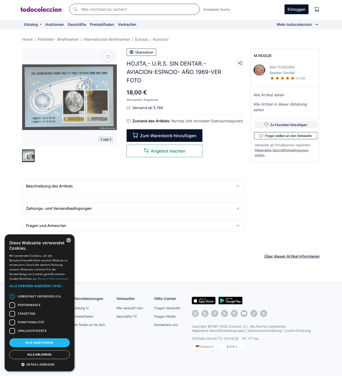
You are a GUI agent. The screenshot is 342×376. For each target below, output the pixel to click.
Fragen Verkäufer (167, 308)
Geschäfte (77, 24)
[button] (133, 186)
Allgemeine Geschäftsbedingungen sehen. (281, 152)
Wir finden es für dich (89, 325)
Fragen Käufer (165, 316)
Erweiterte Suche (217, 9)
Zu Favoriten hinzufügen (288, 125)
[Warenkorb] (317, 9)
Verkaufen (127, 24)
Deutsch (206, 346)
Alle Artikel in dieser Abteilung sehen (280, 107)
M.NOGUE (263, 55)
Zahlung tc (81, 308)
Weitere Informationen (52, 279)
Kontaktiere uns (166, 325)
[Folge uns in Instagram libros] (204, 313)
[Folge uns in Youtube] (244, 313)
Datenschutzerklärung (265, 331)
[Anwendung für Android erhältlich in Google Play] (230, 300)
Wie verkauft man (129, 308)
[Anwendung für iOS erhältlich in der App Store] (204, 300)
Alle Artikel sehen (269, 95)
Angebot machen (168, 151)
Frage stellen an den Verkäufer (288, 136)
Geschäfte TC (126, 316)
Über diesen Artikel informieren (292, 256)
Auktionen (54, 24)
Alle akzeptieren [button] (39, 343)
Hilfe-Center (165, 298)
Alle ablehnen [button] (39, 354)
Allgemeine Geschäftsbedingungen (218, 331)
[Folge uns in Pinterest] (234, 313)
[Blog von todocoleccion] (263, 313)
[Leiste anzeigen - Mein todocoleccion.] (317, 24)
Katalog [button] (31, 24)
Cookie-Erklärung (298, 331)
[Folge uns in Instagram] (195, 313)
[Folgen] (108, 56)
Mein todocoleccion (294, 24)
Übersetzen (144, 52)
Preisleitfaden (102, 24)
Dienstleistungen (88, 298)
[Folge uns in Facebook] (214, 313)
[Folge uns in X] (224, 313)
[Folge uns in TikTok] (253, 313)
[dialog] (39, 302)
